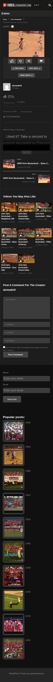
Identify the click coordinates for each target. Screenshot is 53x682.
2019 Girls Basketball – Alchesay (23, 242)
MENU (7, 13)
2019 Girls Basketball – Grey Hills (8, 267)
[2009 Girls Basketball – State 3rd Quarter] (9, 207)
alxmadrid (17, 85)
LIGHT (6, 26)
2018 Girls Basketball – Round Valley (23, 267)
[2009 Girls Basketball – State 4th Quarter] (26, 181)
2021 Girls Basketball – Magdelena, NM (7, 216)
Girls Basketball (26, 111)
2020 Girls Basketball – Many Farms (9, 242)
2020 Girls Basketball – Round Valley (23, 216)
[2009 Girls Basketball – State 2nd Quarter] (26, 166)
